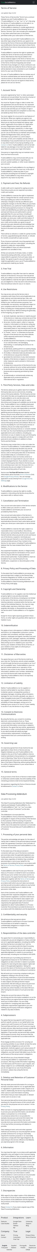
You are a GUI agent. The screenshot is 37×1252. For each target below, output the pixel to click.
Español (13, 1245)
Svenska (9, 1250)
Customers (16, 1237)
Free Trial (16, 1239)
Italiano (13, 1248)
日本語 (28, 1250)
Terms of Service (25, 474)
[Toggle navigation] (33, 2)
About (3, 1235)
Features (4, 1221)
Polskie (23, 1248)
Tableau (15, 1225)
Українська (32, 1248)
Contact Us (4, 145)
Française (4, 1248)
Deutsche (32, 1245)
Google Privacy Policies (11, 477)
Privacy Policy (19, 865)
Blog (27, 1225)
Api (14, 1228)
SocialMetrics (8, 2)
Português (23, 1245)
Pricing (15, 1235)
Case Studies (5, 1223)
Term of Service (31, 1237)
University (29, 1221)
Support (28, 1223)
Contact (3, 1237)
